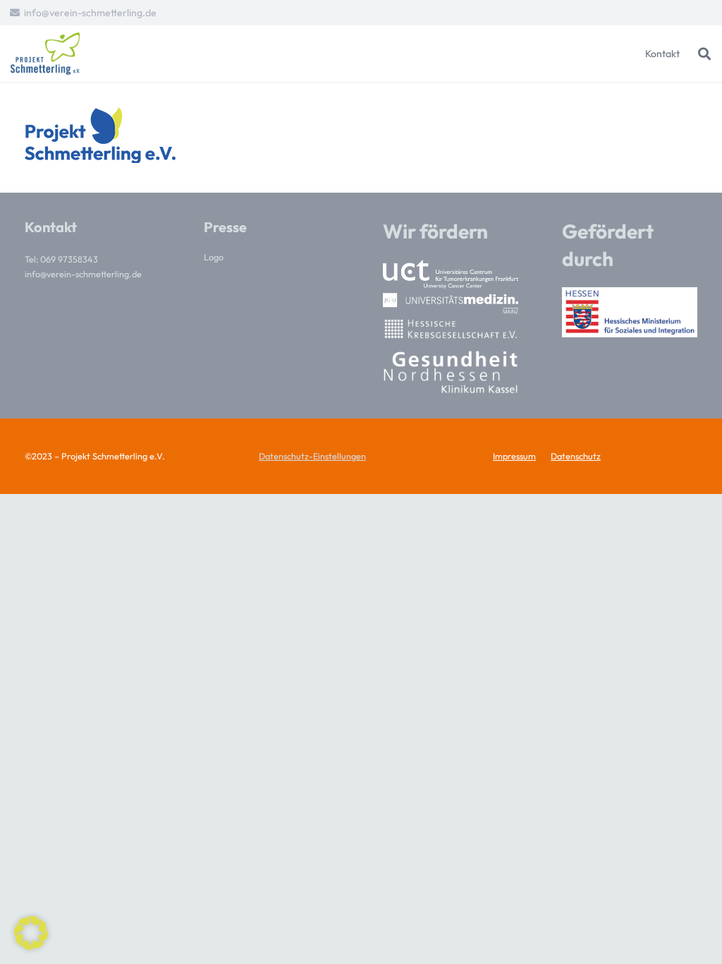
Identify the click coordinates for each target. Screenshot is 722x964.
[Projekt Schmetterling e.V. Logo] (45, 53)
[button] (704, 53)
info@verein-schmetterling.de (83, 273)
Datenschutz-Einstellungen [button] (312, 456)
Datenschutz (576, 456)
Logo (214, 257)
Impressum (514, 456)
